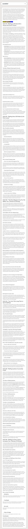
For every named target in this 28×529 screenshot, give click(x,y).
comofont (5, 3)
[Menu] (25, 3)
